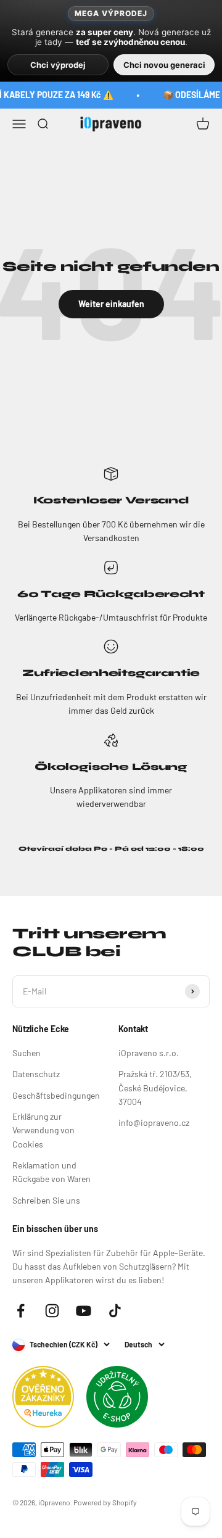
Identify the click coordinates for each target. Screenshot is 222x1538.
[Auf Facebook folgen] (20, 1310)
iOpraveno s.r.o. (148, 1053)
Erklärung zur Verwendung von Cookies (43, 1130)
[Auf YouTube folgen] (83, 1310)
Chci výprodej (58, 65)
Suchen (26, 1053)
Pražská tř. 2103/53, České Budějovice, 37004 (155, 1088)
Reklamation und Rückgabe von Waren (51, 1172)
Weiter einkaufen (111, 304)
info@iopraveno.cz (153, 1122)
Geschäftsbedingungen (56, 1095)
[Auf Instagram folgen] (52, 1310)
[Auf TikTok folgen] (115, 1310)
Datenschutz (36, 1074)
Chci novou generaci (164, 65)
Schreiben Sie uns (46, 1200)
